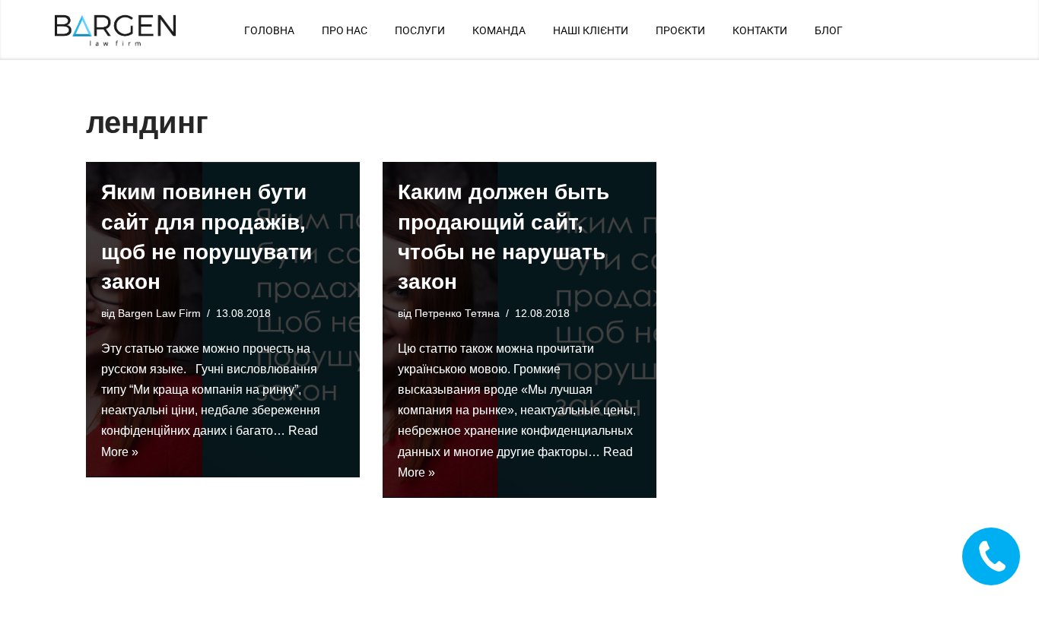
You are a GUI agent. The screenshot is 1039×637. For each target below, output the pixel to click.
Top (1003, 601)
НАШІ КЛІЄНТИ (590, 30)
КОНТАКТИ (759, 30)
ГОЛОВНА (269, 30)
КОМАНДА (499, 30)
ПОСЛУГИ (420, 30)
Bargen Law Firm (159, 313)
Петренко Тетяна (457, 313)
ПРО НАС (344, 30)
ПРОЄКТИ (680, 30)
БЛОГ (829, 30)
